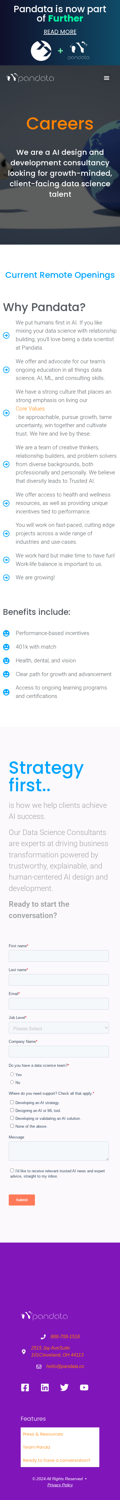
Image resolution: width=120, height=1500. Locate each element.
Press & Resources (43, 1434)
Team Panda (36, 1447)
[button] (106, 77)
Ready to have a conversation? (56, 1460)
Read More (60, 32)
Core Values (30, 408)
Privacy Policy (60, 1485)
